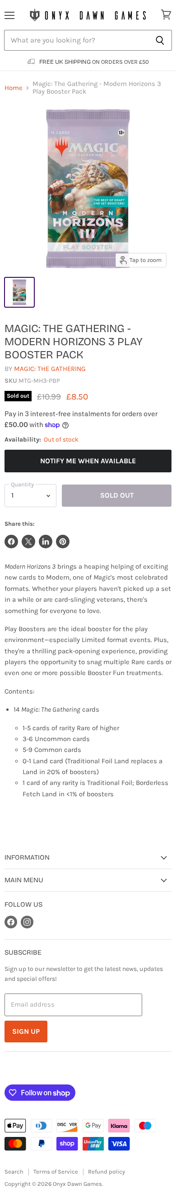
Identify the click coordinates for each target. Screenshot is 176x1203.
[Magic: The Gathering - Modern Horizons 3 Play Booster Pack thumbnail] (19, 292)
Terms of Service (55, 1171)
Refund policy (106, 1171)
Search (14, 1171)
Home (14, 88)
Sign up (26, 1031)
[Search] (160, 40)
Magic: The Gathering (50, 369)
